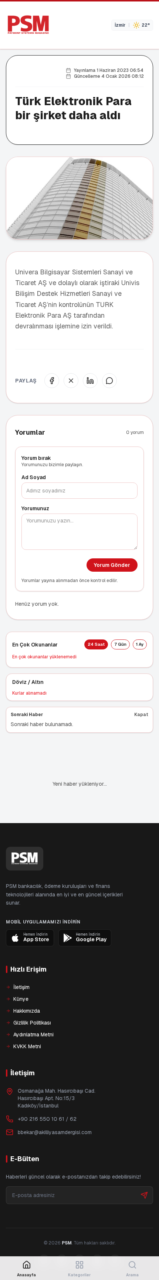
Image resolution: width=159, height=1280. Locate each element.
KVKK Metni (27, 1046)
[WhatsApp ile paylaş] (109, 380)
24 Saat (96, 644)
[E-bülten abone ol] (144, 1195)
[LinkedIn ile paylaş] (90, 380)
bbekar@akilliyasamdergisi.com (55, 1132)
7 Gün (120, 644)
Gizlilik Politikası (32, 1022)
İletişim (21, 987)
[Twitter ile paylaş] (71, 380)
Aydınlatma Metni (33, 1034)
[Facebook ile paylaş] (51, 380)
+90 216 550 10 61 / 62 (47, 1119)
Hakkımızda (26, 1010)
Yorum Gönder (112, 565)
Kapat (141, 715)
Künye (20, 999)
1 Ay (139, 644)
